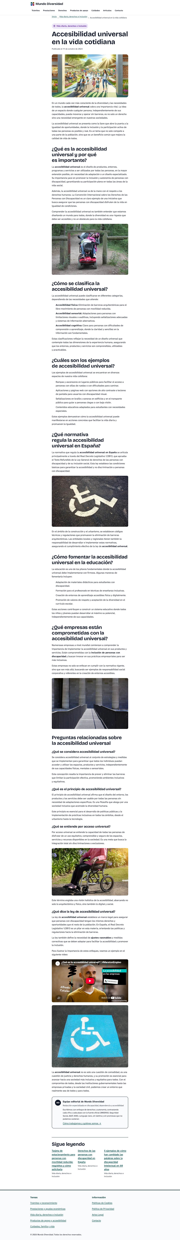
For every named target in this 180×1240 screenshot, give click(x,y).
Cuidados (95, 10)
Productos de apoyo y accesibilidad (48, 1220)
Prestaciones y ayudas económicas (47, 1208)
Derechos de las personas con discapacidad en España (86, 1156)
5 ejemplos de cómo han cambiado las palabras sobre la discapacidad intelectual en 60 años (115, 1160)
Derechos (62, 10)
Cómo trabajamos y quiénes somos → (82, 1123)
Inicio (54, 16)
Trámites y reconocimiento (43, 1202)
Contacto (119, 10)
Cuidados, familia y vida (42, 1226)
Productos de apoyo (79, 10)
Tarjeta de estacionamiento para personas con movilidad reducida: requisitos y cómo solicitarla (63, 1160)
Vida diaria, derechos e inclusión (73, 16)
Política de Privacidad (103, 1208)
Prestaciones (49, 10)
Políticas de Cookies (102, 1202)
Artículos (107, 10)
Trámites (36, 10)
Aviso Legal (98, 1214)
